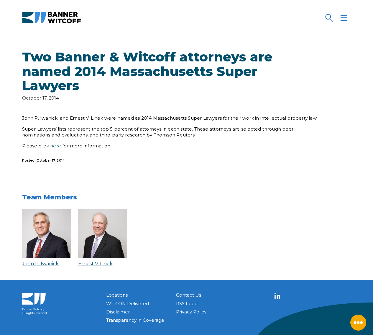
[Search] (329, 17)
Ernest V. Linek (95, 263)
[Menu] (343, 17)
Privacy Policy (191, 312)
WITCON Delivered (127, 303)
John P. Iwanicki (41, 263)
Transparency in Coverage (135, 320)
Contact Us (188, 295)
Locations (117, 295)
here (55, 146)
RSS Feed (187, 303)
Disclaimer (118, 312)
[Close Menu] (358, 323)
